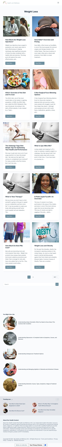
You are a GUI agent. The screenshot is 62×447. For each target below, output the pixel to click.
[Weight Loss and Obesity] (45, 232)
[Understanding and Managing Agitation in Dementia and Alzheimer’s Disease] (10, 369)
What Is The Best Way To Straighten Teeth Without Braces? (48, 404)
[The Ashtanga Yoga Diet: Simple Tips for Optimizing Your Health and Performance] (16, 132)
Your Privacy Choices (36, 445)
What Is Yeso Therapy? (13, 197)
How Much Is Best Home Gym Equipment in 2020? (17, 404)
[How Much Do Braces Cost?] (5, 411)
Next (55, 277)
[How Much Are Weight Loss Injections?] (16, 26)
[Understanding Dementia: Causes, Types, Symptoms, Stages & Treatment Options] (10, 385)
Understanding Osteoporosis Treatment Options (31, 353)
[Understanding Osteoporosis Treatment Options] (10, 354)
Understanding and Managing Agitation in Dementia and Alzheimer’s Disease (38, 369)
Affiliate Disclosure (19, 440)
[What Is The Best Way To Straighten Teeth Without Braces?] (34, 405)
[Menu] (58, 2)
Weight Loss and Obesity (43, 246)
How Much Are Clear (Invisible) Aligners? (46, 410)
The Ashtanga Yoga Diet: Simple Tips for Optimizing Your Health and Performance (16, 148)
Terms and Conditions (47, 439)
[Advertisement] (31, 299)
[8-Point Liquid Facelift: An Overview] (45, 183)
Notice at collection (21, 445)
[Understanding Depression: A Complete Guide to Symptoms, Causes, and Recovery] (10, 338)
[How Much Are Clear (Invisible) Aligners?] (34, 411)
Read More (11, 63)
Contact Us (10, 440)
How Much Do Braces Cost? (16, 411)
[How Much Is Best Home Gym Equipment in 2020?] (5, 405)
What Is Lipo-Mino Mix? (43, 146)
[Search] (57, 284)
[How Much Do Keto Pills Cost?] (16, 232)
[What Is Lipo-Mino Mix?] (45, 132)
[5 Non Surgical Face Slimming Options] (45, 79)
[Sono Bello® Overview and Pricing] (45, 26)
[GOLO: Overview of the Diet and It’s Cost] (16, 79)
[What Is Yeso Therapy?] (16, 183)
